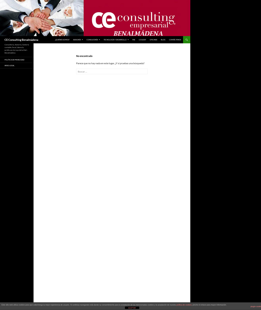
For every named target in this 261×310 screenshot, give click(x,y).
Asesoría (77, 40)
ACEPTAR (132, 308)
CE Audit (142, 40)
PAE (133, 40)
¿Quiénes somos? (62, 40)
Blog (163, 40)
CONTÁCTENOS (175, 40)
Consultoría (92, 40)
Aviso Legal (9, 65)
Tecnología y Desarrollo (115, 40)
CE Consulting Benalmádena (21, 39)
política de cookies (184, 305)
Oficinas (153, 40)
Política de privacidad (14, 60)
